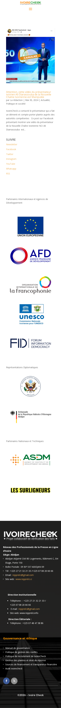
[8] (30, 397)
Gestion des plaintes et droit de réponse (25, 660)
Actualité (45, 100)
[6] (30, 471)
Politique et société (15, 103)
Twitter (9, 154)
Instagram (11, 158)
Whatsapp (11, 168)
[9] (30, 428)
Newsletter (11, 144)
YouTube (10, 163)
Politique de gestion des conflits (21, 652)
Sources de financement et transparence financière (31, 664)
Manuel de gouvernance (17, 648)
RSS (8, 173)
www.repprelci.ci (24, 579)
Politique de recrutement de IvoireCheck (25, 656)
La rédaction (16, 100)
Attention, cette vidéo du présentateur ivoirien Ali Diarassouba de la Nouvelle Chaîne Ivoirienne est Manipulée (28, 94)
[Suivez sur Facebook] (6, 681)
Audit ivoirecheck (13, 668)
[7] (30, 501)
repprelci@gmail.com (23, 574)
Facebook (11, 149)
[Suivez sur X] (14, 681)
